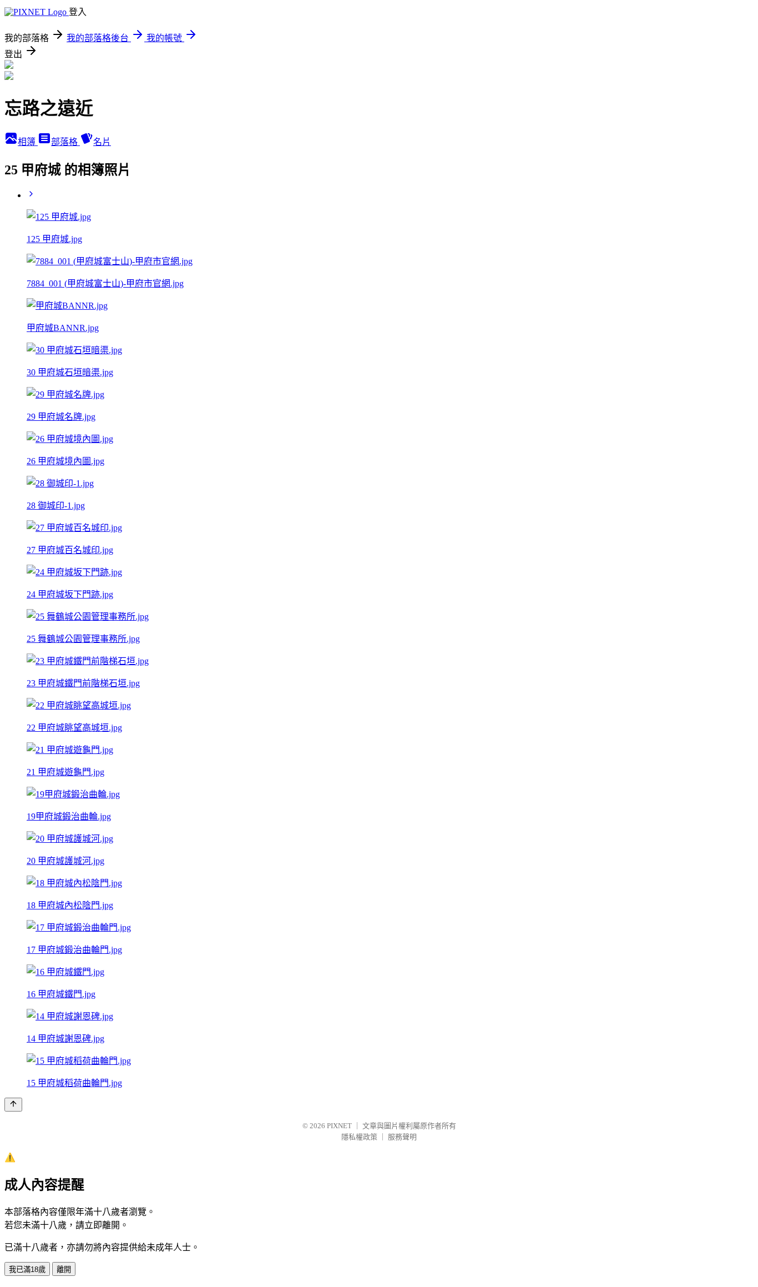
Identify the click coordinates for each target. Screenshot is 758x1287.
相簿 (28, 142)
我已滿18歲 (27, 1269)
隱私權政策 (359, 1137)
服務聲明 (402, 1137)
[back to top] (13, 1105)
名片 (102, 142)
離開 (64, 1269)
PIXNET (339, 1126)
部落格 (65, 142)
